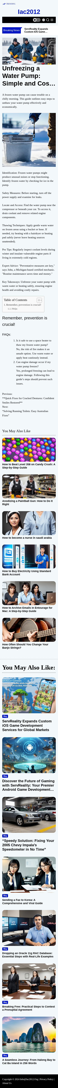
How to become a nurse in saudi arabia (27, 537)
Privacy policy (46, 1079)
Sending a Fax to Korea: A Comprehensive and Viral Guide (22, 901)
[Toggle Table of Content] (38, 300)
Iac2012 (29, 11)
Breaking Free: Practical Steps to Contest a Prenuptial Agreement (28, 1008)
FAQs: (15, 308)
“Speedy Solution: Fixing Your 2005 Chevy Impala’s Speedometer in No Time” (28, 845)
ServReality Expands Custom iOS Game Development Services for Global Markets (27, 725)
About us (6, 1083)
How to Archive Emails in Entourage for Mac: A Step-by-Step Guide (27, 609)
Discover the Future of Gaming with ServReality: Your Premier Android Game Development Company (28, 787)
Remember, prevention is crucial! (23, 304)
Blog (5, 716)
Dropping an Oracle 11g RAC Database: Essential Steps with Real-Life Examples (27, 955)
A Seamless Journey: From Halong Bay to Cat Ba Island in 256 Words (28, 1061)
